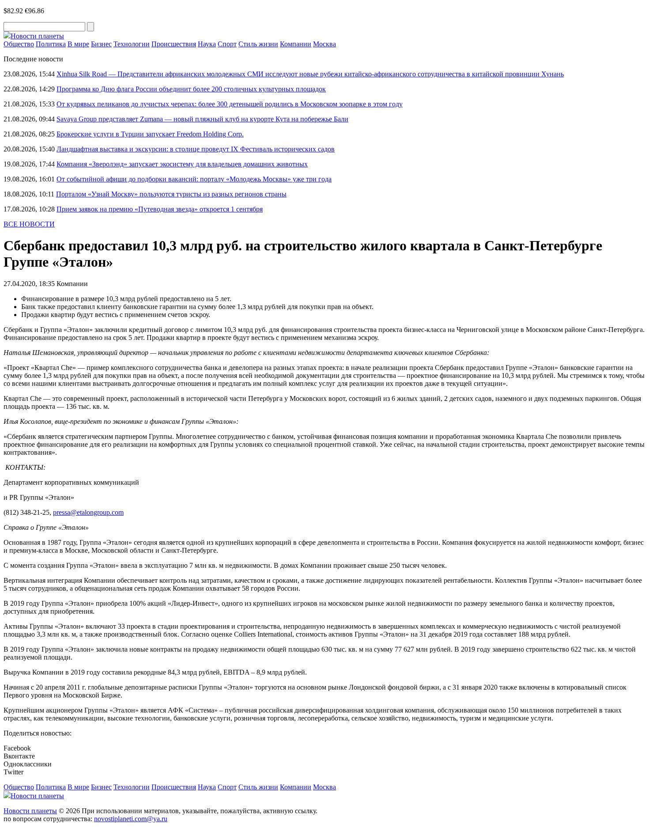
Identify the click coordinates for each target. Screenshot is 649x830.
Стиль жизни (258, 44)
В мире (78, 44)
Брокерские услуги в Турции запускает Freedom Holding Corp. (150, 134)
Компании (295, 44)
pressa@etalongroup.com (88, 512)
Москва (324, 44)
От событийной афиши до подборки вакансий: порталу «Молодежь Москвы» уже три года (194, 179)
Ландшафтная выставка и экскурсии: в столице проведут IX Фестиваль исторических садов (196, 149)
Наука (207, 44)
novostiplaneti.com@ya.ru (130, 818)
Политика (51, 44)
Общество (19, 44)
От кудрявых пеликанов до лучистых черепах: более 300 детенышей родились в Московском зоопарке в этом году (230, 104)
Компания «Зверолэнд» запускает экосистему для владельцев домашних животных (182, 164)
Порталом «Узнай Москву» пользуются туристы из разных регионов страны (171, 194)
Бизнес (101, 44)
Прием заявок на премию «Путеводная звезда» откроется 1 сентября (160, 209)
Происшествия (173, 44)
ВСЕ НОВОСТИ (29, 224)
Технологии (131, 44)
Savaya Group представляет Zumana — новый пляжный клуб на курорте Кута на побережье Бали (202, 119)
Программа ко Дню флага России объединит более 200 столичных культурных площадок (191, 89)
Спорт (227, 44)
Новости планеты (30, 811)
